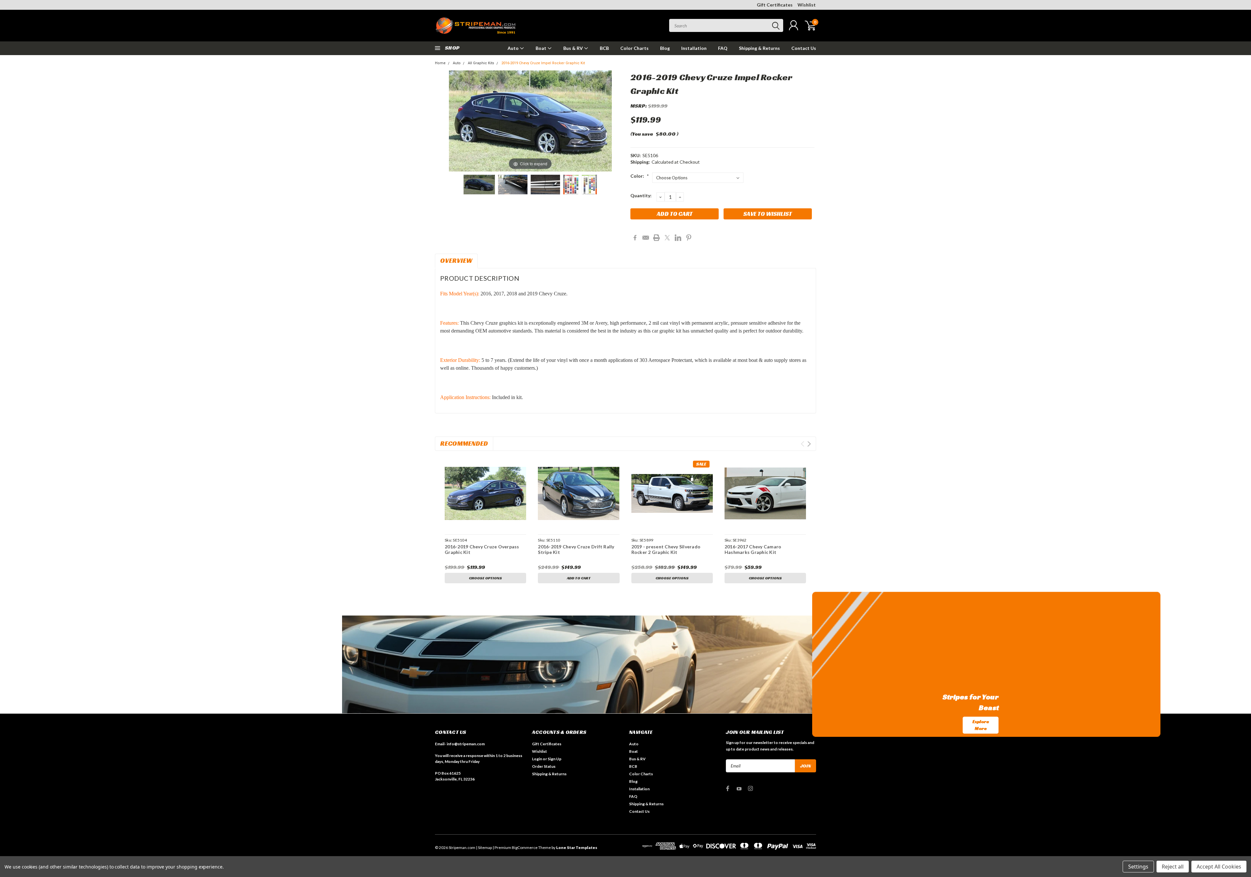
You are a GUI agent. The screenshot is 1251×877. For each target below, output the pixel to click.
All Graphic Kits (481, 63)
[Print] (656, 237)
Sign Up (554, 758)
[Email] (645, 237)
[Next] (598, 121)
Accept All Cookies (1219, 866)
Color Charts (634, 48)
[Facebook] (635, 237)
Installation (694, 48)
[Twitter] (667, 237)
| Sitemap (484, 847)
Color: (639, 176)
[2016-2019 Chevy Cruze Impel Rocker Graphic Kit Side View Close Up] (512, 184)
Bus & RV (573, 48)
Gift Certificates (775, 4)
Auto (514, 48)
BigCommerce (525, 847)
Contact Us (803, 48)
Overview (456, 260)
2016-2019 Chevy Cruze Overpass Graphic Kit (482, 549)
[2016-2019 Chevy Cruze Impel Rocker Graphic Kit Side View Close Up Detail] (545, 184)
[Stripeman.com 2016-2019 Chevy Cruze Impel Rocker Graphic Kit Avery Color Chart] (589, 184)
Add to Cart (579, 577)
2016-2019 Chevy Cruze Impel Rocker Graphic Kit (543, 63)
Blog (665, 48)
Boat (541, 48)
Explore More (980, 725)
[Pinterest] (688, 237)
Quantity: (641, 195)
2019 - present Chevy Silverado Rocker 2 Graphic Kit (666, 549)
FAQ (722, 48)
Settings (1138, 866)
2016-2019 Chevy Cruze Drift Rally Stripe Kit (576, 549)
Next (809, 444)
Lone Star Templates (576, 847)
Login (537, 758)
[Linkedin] (678, 237)
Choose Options (485, 577)
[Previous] (461, 121)
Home (440, 63)
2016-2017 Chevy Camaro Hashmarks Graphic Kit (753, 549)
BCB (604, 48)
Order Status (543, 766)
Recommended (464, 443)
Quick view (485, 493)
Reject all (1173, 866)
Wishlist (807, 4)
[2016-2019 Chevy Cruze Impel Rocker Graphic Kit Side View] (479, 184)
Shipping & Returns (759, 48)
